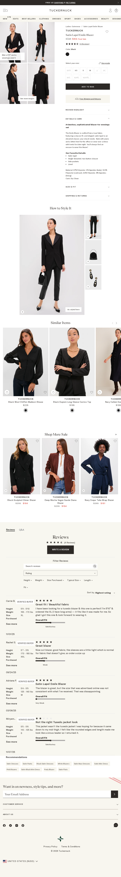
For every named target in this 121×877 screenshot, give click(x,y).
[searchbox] (58, 566)
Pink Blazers (12, 769)
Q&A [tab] (21, 529)
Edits (15, 19)
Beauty (105, 19)
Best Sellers (29, 19)
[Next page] (102, 209)
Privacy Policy (50, 846)
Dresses (56, 19)
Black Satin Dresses (45, 764)
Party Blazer (49, 769)
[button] (108, 30)
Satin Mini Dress (101, 764)
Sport (67, 19)
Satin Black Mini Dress (30, 769)
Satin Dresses (12, 764)
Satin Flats (63, 769)
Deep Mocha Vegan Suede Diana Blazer (61, 501)
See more (11, 623)
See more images (27, 98)
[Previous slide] (4, 497)
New (5, 18)
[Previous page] (95, 209)
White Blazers (63, 764)
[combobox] (60, 573)
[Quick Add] (7, 392)
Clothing (44, 19)
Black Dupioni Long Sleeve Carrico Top (72, 402)
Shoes (77, 19)
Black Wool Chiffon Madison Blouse (25, 402)
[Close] (118, 3)
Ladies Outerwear (73, 26)
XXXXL (86, 77)
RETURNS (71, 2)
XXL (69, 77)
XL (104, 70)
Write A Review (60, 549)
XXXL (76, 77)
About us (8, 814)
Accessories (91, 19)
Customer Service (13, 804)
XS (21, 497)
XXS (69, 70)
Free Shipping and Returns (90, 99)
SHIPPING (59, 2)
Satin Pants (27, 764)
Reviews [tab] (10, 529)
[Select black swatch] (25, 410)
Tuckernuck (74, 30)
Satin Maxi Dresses (82, 764)
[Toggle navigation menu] (5, 10)
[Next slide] (38, 497)
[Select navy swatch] (118, 410)
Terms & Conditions (70, 846)
